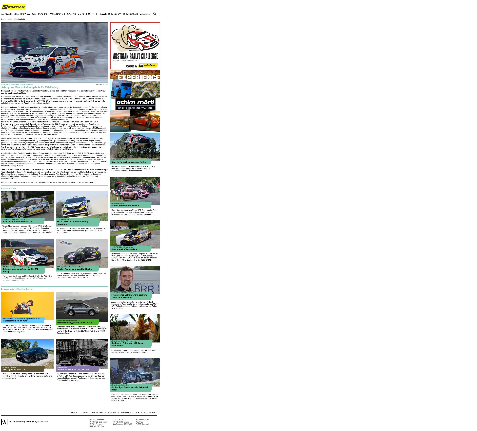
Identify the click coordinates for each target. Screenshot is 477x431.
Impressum (126, 413)
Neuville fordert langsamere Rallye (128, 162)
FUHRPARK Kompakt (121, 422)
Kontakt (112, 413)
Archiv (10, 19)
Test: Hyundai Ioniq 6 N (13, 369)
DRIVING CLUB (130, 14)
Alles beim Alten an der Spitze (17, 222)
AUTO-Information (96, 424)
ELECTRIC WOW (22, 14)
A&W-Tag (139, 422)
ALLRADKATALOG (96, 426)
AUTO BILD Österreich (98, 422)
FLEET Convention (143, 424)
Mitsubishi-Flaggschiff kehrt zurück (74, 322)
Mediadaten (97, 413)
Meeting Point (19, 19)
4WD (34, 14)
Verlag (74, 413)
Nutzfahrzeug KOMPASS (122, 424)
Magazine (145, 14)
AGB (137, 413)
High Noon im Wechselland (124, 249)
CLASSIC (42, 14)
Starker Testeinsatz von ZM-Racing (74, 269)
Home (3, 19)
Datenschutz (150, 413)
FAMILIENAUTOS (57, 14)
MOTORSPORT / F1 (87, 14)
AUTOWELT (6, 14)
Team (85, 413)
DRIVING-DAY (115, 14)
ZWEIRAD (71, 14)
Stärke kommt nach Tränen (125, 206)
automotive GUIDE (143, 420)
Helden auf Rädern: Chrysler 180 (73, 369)
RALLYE (103, 14)
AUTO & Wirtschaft (96, 420)
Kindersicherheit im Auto (14, 321)
